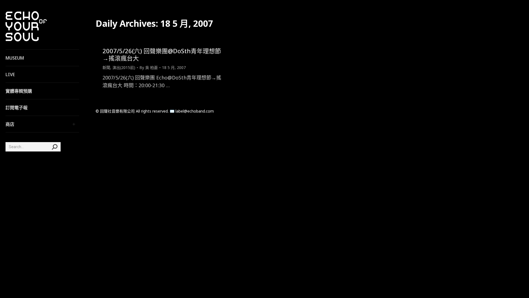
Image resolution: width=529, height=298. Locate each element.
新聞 (106, 67)
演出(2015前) (123, 67)
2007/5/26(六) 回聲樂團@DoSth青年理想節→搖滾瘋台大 (161, 54)
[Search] (54, 146)
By (148, 67)
